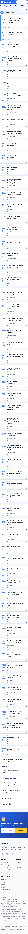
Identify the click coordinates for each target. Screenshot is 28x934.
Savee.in (4, 843)
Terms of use (5, 872)
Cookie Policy (5, 865)
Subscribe (21, 830)
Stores (18, 865)
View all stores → (6, 890)
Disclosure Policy (6, 870)
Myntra (3, 885)
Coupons (7, 12)
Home (18, 862)
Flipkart (3, 882)
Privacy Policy (5, 867)
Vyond (3, 887)
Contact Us (4, 862)
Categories (19, 867)
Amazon (3, 880)
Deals (13, 12)
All (2, 12)
